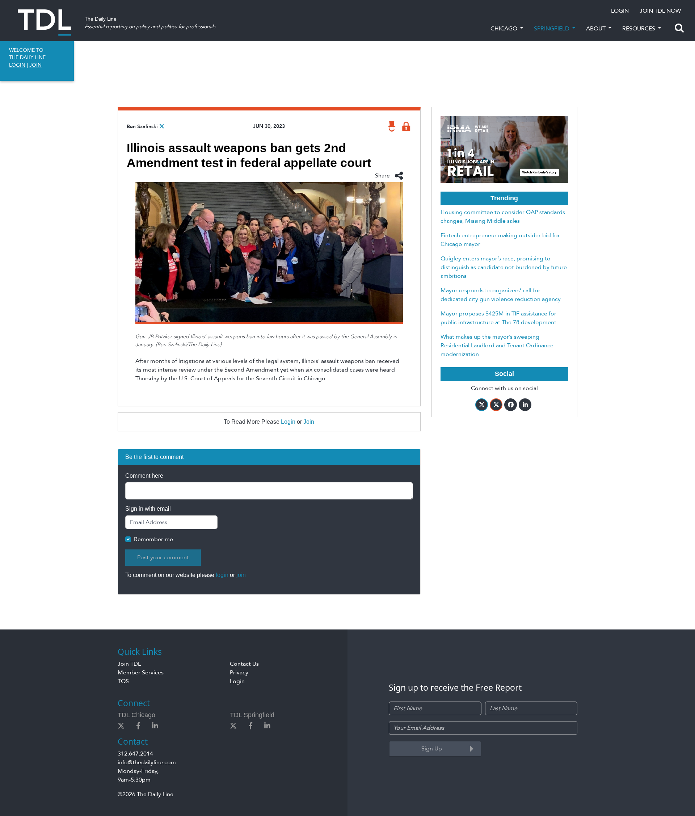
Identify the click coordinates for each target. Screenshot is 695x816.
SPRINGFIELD (552, 29)
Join (308, 422)
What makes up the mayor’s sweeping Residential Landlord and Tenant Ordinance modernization (497, 345)
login (222, 575)
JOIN (35, 65)
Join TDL (129, 664)
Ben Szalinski (142, 126)
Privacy (239, 673)
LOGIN (620, 11)
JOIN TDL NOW (660, 11)
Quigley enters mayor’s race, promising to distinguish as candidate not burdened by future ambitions (504, 267)
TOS (123, 681)
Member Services (141, 673)
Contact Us (244, 664)
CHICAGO (504, 29)
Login (288, 422)
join (241, 575)
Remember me (153, 539)
